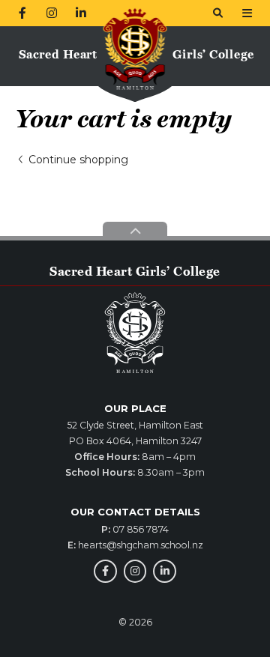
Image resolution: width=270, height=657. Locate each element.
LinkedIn (164, 571)
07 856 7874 (140, 529)
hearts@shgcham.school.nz (140, 545)
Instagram (135, 571)
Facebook (105, 571)
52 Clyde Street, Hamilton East (135, 425)
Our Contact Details (135, 512)
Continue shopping (78, 159)
